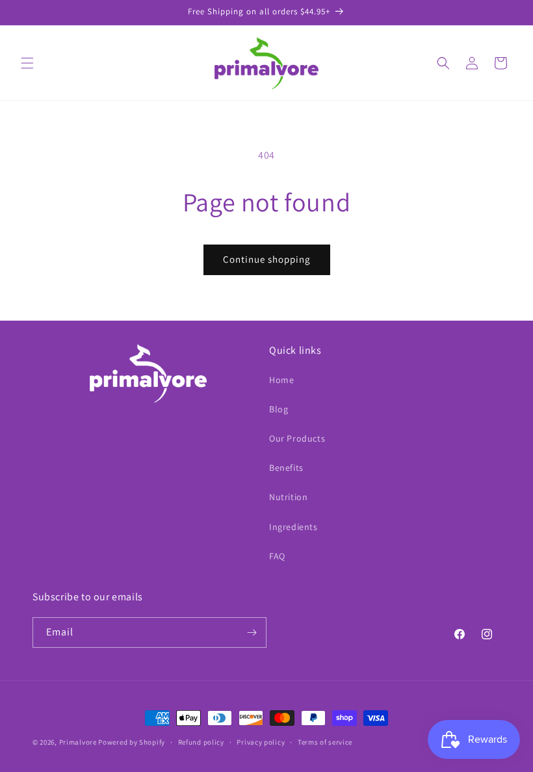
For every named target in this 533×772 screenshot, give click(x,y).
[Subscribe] (251, 632)
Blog (278, 409)
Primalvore (78, 742)
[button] (27, 63)
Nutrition (288, 497)
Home (281, 380)
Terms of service (325, 742)
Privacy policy (261, 742)
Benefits (286, 467)
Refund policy (201, 742)
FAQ (277, 556)
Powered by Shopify (131, 742)
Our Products (297, 438)
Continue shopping (267, 259)
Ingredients (293, 527)
